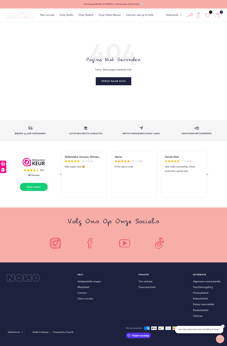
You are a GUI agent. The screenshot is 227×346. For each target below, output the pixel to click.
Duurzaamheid (147, 287)
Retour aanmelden (203, 304)
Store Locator (85, 298)
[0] (217, 15)
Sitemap (198, 316)
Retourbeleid (200, 298)
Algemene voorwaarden (207, 281)
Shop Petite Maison (110, 15)
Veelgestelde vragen (89, 281)
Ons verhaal (145, 281)
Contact (82, 293)
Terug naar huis (113, 81)
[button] (220, 339)
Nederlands (172, 15)
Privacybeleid (200, 293)
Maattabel (83, 287)
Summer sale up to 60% (139, 15)
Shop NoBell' (86, 15)
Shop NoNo (66, 15)
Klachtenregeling (203, 287)
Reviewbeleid (200, 310)
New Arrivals (47, 15)
